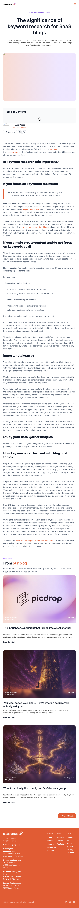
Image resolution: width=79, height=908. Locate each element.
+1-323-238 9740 (10, 838)
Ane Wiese (55, 149)
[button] (75, 4)
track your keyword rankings (35, 227)
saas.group (13, 152)
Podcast (50, 851)
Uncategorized (69, 778)
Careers (50, 844)
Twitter (60, 841)
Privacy (70, 846)
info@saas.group (9, 841)
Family (49, 841)
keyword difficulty (31, 209)
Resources (51, 847)
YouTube (60, 844)
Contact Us (70, 838)
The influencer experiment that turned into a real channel (37, 627)
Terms (69, 843)
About (49, 837)
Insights (71, 617)
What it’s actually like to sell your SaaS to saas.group (34, 788)
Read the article (9, 642)
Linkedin (60, 837)
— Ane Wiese (19, 125)
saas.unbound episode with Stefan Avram (34, 540)
